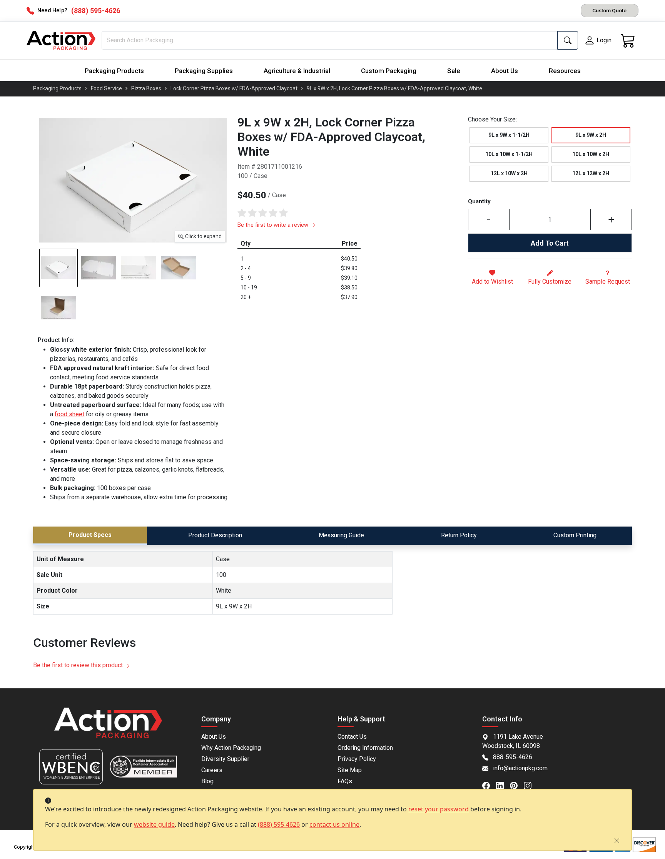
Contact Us (352, 736)
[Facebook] (489, 785)
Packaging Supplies (204, 71)
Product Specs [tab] (90, 534)
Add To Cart (550, 243)
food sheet (69, 414)
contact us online (334, 824)
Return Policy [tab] (459, 535)
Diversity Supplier (225, 759)
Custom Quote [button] (609, 10)
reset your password (438, 809)
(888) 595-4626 (279, 824)
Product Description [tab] (215, 535)
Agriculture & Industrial (297, 71)
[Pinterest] (517, 785)
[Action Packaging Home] (108, 728)
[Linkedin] (503, 785)
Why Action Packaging (231, 747)
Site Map (350, 770)
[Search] (567, 40)
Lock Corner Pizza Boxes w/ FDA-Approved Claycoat (233, 88)
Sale (453, 71)
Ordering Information (365, 747)
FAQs (345, 781)
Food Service (106, 88)
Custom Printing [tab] (574, 535)
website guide (154, 824)
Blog (207, 781)
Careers (211, 770)
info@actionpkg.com (520, 768)
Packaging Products (114, 71)
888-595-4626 (512, 757)
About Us (504, 71)
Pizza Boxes (146, 88)
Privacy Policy (357, 759)
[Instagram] (531, 785)
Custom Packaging (388, 71)
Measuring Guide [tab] (341, 535)
